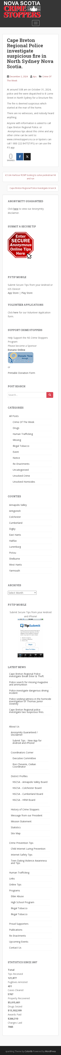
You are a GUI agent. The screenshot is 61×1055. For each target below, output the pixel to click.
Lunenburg (15, 546)
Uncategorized (21, 469)
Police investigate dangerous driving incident (28, 692)
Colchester (15, 516)
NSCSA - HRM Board (24, 799)
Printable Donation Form (21, 372)
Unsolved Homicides (24, 481)
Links (12, 878)
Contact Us (15, 947)
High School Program (22, 902)
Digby (12, 528)
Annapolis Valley (18, 505)
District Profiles (19, 776)
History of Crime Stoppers (25, 809)
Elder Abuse (17, 896)
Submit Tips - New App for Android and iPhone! (27, 742)
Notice (16, 457)
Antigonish (15, 510)
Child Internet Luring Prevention (28, 848)
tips (35, 76)
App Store (13, 292)
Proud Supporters (18, 923)
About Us (14, 726)
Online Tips (15, 884)
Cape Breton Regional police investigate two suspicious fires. (26, 711)
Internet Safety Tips (21, 854)
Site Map (16, 833)
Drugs (16, 428)
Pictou (12, 552)
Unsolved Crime (21, 475)
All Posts (14, 416)
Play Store (27, 292)
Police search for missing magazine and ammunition (28, 683)
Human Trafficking (23, 434)
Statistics (16, 827)
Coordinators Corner (22, 752)
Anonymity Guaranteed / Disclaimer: (24, 733)
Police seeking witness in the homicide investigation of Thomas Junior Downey (30, 701)
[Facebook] (19, 156)
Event (16, 451)
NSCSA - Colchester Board (27, 788)
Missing (17, 440)
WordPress (50, 1051)
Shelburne (14, 558)
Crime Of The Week (23, 422)
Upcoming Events (18, 941)
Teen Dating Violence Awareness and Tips (29, 862)
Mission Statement (21, 821)
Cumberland (15, 522)
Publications (15, 929)
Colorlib (29, 1051)
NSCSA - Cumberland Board (28, 794)
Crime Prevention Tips (21, 842)
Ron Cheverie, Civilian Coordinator (24, 765)
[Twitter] (27, 156)
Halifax (13, 540)
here (15, 208)
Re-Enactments (21, 463)
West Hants (15, 564)
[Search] (49, 395)
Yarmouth (14, 570)
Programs (14, 890)
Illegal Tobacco (21, 445)
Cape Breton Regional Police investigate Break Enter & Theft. (26, 675)
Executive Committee (24, 758)
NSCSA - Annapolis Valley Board (30, 782)
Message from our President (26, 815)
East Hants (15, 534)
